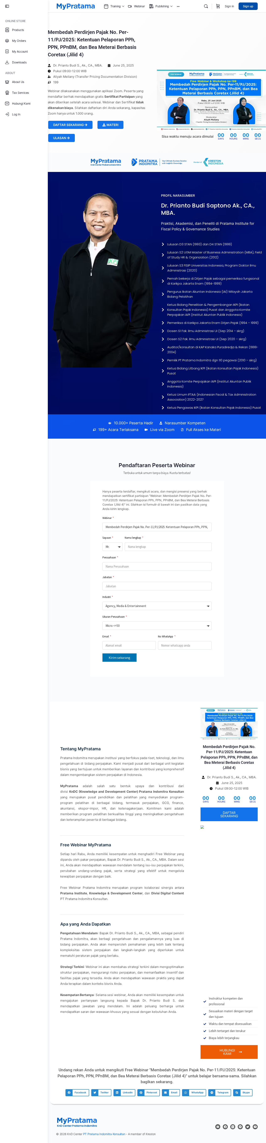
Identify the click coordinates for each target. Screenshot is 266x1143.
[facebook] (225, 1126)
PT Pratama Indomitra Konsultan (104, 1134)
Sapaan (107, 537)
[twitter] (247, 1126)
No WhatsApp (166, 636)
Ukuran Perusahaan (113, 616)
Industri (106, 597)
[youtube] (255, 1126)
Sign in (229, 6)
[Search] (206, 6)
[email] (217, 1126)
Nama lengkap (133, 537)
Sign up (248, 6)
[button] (110, 124)
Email (106, 636)
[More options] (178, 6)
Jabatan (107, 577)
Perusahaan (109, 557)
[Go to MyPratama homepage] (75, 6)
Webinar (107, 518)
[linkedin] (232, 1126)
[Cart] (218, 6)
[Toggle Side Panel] (7, 6)
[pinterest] (240, 1126)
